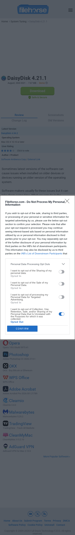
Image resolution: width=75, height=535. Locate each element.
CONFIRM (22, 328)
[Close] (68, 202)
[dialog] (37, 267)
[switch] (61, 272)
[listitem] (37, 264)
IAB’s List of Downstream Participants (41, 253)
